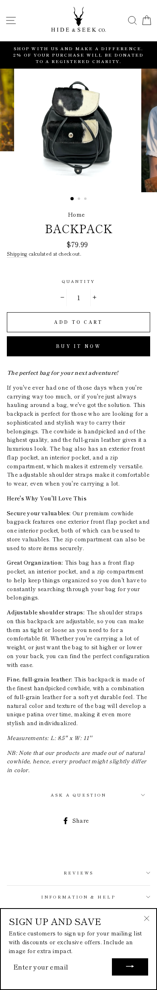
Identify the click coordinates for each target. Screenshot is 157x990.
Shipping (17, 253)
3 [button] (86, 199)
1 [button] (72, 199)
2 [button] (80, 199)
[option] (78, 55)
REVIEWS (78, 873)
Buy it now (78, 346)
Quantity (78, 281)
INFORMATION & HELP (78, 897)
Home (76, 214)
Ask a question (78, 795)
